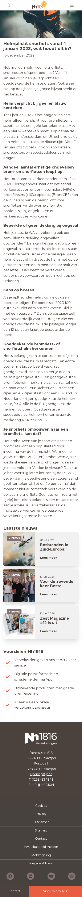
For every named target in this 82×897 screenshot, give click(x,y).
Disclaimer (41, 822)
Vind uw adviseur (55, 891)
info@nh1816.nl (43, 785)
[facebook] (10, 876)
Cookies (41, 806)
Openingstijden (41, 774)
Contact (41, 838)
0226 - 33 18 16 (42, 779)
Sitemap (41, 830)
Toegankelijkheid (41, 863)
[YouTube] (51, 876)
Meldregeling (41, 855)
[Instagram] (71, 876)
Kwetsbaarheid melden (41, 847)
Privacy (41, 814)
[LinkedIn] (30, 876)
